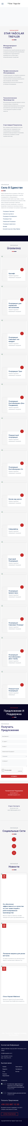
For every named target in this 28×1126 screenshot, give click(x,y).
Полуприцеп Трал (7, 219)
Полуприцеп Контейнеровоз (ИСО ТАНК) (15, 657)
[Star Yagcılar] (14, 3)
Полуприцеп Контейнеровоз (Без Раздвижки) (16, 403)
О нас (4, 1071)
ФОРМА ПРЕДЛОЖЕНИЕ (9, 1114)
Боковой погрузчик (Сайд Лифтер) (11, 229)
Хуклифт (5, 226)
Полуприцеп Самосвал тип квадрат (14, 339)
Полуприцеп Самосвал (8, 211)
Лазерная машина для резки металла (16, 1093)
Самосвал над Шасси (8, 214)
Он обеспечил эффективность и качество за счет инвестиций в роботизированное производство (13, 908)
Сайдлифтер (13, 529)
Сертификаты (19, 1069)
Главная (4, 1066)
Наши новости (19, 1066)
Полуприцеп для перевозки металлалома (15, 305)
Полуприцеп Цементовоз (9, 224)
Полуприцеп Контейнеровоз (10, 216)
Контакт (17, 1071)
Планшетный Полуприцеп (9, 221)
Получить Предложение (6, 1074)
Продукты (5, 1069)
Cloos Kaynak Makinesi (11, 996)
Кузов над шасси (15, 499)
